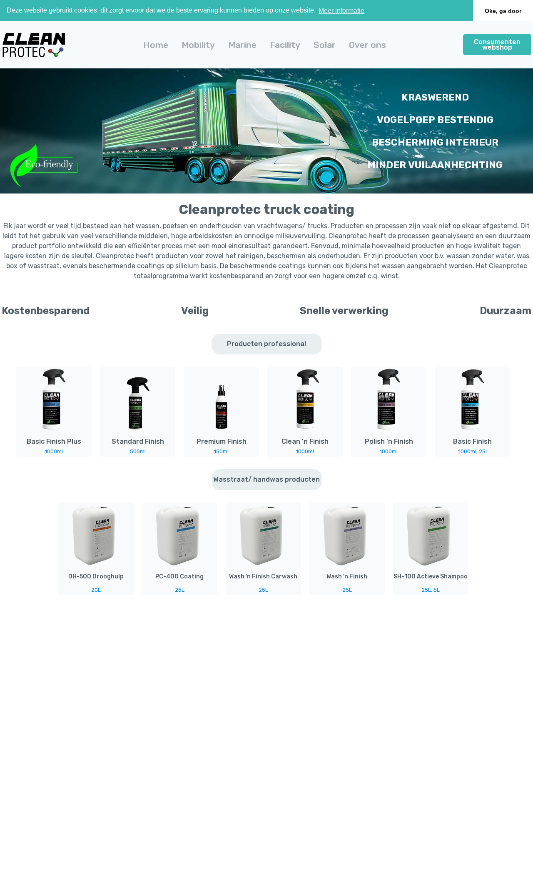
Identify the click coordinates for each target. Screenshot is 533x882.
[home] (34, 45)
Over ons (367, 45)
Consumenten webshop (497, 44)
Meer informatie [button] (341, 10)
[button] (198, 45)
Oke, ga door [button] (503, 11)
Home (155, 45)
